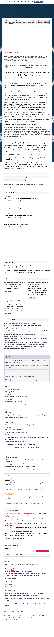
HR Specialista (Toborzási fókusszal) (19, 397)
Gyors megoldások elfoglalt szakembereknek (20, 323)
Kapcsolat (38, 616)
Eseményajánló (9, 193)
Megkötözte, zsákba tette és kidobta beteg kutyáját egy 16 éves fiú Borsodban (25, 497)
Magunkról (31, 616)
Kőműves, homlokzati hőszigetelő (16, 417)
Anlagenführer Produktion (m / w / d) (20, 441)
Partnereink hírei (13, 476)
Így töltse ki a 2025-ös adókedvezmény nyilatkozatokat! (22, 564)
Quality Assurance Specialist (15, 336)
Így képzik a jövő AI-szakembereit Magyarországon (21, 350)
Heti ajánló (10, 357)
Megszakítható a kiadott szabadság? (22, 531)
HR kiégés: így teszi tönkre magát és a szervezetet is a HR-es (24, 335)
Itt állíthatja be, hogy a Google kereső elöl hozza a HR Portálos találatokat (29, 66)
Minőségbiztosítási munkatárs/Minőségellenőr (20, 425)
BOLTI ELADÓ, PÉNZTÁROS (16, 432)
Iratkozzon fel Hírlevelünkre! (14, 184)
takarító (8, 427)
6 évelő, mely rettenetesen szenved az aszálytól (19, 487)
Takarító (11, 435)
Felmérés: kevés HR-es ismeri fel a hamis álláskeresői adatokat (25, 342)
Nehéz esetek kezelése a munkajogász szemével (20, 466)
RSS (5, 616)
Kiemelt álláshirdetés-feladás (27, 450)
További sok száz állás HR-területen (27, 405)
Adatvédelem (46, 616)
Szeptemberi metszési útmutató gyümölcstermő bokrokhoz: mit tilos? (26, 489)
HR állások (11, 387)
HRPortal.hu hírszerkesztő (13, 52)
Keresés (7, 548)
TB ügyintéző (12, 392)
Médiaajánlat (22, 618)
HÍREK (11, 22)
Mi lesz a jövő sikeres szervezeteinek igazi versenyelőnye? (22, 380)
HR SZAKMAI (6, 21)
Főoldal (7, 177)
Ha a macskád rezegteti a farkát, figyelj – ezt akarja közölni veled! (24, 503)
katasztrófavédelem (44, 163)
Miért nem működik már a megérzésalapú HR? (19, 376)
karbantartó (10, 420)
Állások (10, 412)
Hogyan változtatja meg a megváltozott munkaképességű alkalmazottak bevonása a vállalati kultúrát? (26, 515)
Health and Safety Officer (14, 329)
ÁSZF (8, 616)
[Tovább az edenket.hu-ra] (27, 479)
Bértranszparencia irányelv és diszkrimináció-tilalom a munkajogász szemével (27, 460)
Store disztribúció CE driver (17, 430)
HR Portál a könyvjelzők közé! (34, 184)
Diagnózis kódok (12, 545)
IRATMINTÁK (45, 22)
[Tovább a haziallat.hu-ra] (27, 494)
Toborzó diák (12, 399)
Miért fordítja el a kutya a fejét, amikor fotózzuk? (19, 501)
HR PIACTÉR (32, 21)
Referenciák (23, 616)
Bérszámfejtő (12, 389)
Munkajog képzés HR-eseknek (15, 464)
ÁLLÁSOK (38, 22)
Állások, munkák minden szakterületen (27, 447)
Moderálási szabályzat (11, 618)
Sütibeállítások (31, 618)
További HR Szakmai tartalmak (14, 538)
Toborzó (11, 394)
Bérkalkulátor (18, 2)
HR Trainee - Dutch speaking (17, 402)
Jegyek (19, 200)
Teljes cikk (8, 291)
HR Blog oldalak (13, 510)
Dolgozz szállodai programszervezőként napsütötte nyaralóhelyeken (27, 415)
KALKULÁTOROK (25, 22)
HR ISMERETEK (16, 21)
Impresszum (15, 616)
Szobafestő (9, 422)
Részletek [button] (10, 200)
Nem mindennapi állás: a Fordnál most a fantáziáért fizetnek (24, 344)
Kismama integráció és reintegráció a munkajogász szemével (24, 469)
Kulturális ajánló (12, 591)
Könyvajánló (11, 569)
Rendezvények (12, 457)
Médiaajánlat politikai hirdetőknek (13, 619)
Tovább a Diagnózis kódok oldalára (15, 554)
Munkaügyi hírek (14, 177)
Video (8, 562)
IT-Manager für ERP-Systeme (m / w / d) (20, 444)
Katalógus (29, 2)
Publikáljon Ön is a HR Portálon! (15, 187)
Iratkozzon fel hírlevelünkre (32, 619)
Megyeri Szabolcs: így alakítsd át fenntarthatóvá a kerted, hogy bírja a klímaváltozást (25, 483)
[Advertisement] (27, 246)
